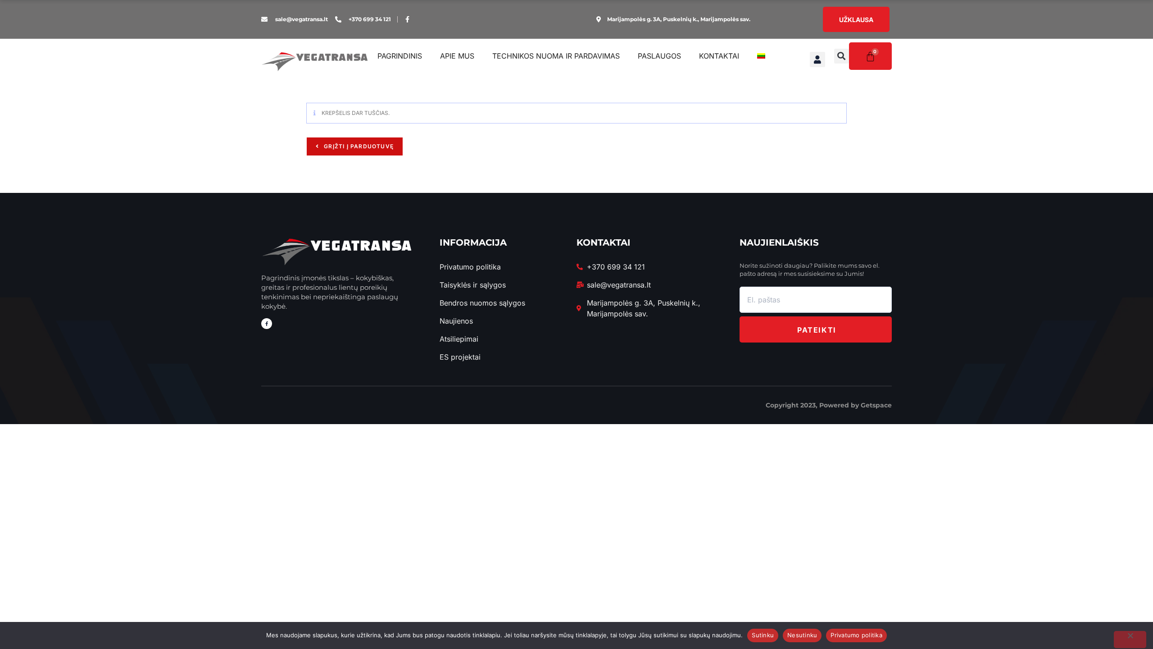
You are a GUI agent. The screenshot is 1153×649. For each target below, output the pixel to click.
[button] (841, 56)
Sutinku (763, 635)
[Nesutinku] (1130, 639)
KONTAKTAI (719, 55)
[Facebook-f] (407, 19)
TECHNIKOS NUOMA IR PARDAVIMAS (556, 55)
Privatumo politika (856, 635)
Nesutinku (802, 635)
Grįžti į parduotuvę (358, 146)
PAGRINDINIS (399, 55)
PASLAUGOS (659, 55)
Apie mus (457, 55)
